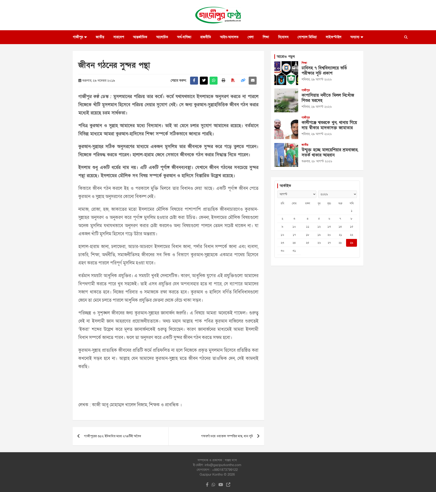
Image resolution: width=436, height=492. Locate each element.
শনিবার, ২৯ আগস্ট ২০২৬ (317, 79)
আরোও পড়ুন (286, 56)
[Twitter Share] (204, 81)
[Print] (223, 81)
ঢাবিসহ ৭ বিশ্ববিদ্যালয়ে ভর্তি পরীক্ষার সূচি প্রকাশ (324, 70)
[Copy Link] (243, 81)
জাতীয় (100, 37)
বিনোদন (283, 37)
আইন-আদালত (229, 37)
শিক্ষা (266, 37)
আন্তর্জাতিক (140, 37)
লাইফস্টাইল (333, 37)
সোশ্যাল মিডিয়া (307, 37)
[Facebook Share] (194, 81)
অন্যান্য (354, 37)
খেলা (251, 37)
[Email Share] (253, 81)
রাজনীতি (205, 37)
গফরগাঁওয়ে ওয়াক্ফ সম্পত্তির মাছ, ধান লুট (227, 436)
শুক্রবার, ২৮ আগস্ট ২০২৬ (317, 161)
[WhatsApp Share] (214, 81)
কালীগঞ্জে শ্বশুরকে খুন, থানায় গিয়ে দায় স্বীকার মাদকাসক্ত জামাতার (329, 125)
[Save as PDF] (233, 81)
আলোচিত (162, 37)
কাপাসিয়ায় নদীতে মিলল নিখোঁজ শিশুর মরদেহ (328, 98)
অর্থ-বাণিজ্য (184, 37)
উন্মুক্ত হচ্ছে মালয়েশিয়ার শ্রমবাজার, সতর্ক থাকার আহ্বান (330, 152)
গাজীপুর (78, 37)
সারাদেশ (118, 37)
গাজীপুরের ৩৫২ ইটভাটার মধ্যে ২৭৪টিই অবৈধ (112, 436)
